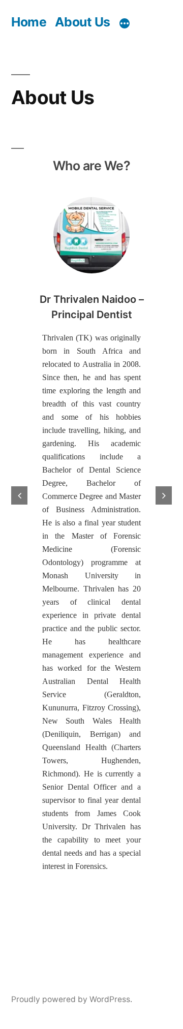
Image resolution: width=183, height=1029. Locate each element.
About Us (82, 21)
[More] (124, 23)
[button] (19, 495)
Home (28, 21)
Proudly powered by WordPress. (71, 999)
